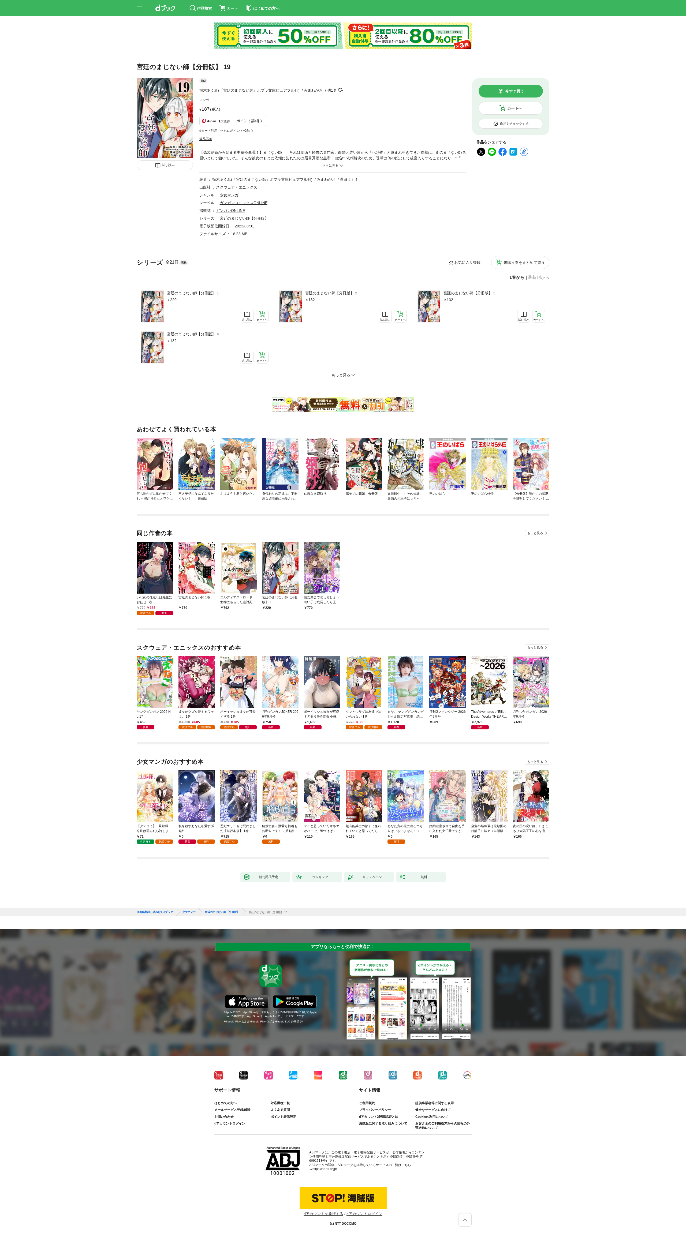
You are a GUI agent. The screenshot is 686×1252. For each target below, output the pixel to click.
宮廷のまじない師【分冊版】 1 (193, 293)
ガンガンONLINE (230, 210)
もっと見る (535, 533)
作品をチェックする (514, 124)
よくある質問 (280, 1110)
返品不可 (205, 139)
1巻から (517, 277)
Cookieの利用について (432, 1117)
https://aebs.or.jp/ (324, 1169)
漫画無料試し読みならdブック (155, 912)
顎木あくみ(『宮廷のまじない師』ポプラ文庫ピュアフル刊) (249, 90)
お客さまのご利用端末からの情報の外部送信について (442, 1126)
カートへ (514, 108)
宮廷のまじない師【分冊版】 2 (331, 293)
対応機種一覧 (280, 1103)
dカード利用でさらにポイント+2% (224, 131)
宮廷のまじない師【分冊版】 (244, 218)
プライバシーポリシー (375, 1110)
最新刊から (538, 277)
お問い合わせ (224, 1117)
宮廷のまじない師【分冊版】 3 (469, 293)
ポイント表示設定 (283, 1117)
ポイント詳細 (247, 121)
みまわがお (313, 90)
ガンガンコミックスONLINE (243, 203)
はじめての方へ (225, 1103)
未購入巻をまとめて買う (524, 262)
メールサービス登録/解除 (232, 1110)
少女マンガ (229, 195)
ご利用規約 (367, 1103)
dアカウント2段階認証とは (378, 1117)
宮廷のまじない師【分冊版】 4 (193, 334)
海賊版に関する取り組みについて (383, 1123)
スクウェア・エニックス (236, 187)
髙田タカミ (349, 179)
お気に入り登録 (467, 262)
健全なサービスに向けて (433, 1110)
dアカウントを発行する (323, 1214)
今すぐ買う (514, 91)
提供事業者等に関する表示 (434, 1103)
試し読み (168, 165)
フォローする (340, 90)
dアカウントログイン (229, 1123)
